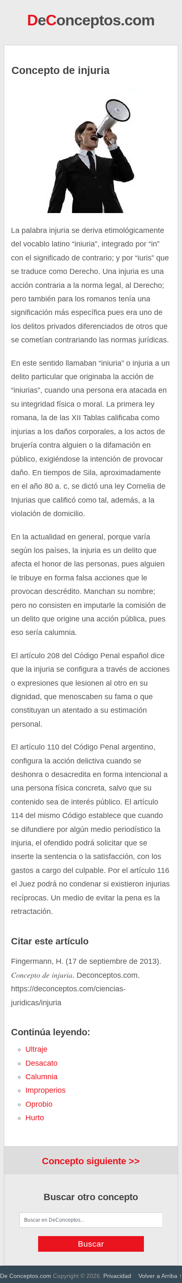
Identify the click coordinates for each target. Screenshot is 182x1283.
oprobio (38, 1104)
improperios (45, 1090)
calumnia (41, 1076)
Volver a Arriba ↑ (160, 1275)
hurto (34, 1117)
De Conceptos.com (25, 1275)
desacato (41, 1063)
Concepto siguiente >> (91, 1161)
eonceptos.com (90, 20)
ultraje (36, 1049)
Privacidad (117, 1275)
